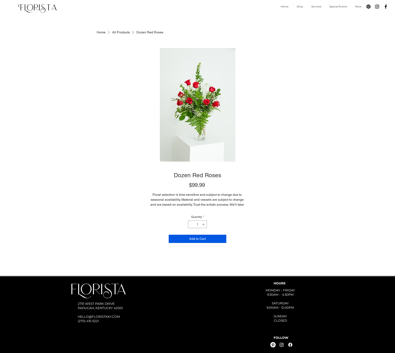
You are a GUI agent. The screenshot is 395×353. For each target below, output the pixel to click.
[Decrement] (191, 224)
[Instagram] (377, 6)
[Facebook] (385, 6)
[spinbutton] (197, 224)
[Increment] (203, 224)
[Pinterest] (368, 6)
